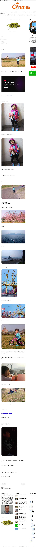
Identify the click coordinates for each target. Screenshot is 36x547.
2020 (31, 507)
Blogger (22, 533)
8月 (31, 516)
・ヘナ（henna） (10, 0)
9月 (31, 515)
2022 (31, 505)
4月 (31, 521)
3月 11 (33, 533)
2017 (31, 541)
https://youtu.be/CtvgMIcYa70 (6, 95)
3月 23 (33, 529)
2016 (31, 543)
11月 (31, 512)
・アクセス (5, 0)
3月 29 (33, 524)
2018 (31, 510)
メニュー (1, 0)
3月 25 (33, 528)
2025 (31, 501)
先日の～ (32, 526)
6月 (31, 519)
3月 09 (33, 534)
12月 (31, 511)
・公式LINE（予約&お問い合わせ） (18, 0)
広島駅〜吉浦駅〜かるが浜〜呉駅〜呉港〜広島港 (22, 513)
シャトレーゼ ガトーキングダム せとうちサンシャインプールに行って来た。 (23, 507)
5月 (31, 520)
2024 (31, 502)
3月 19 (33, 530)
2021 (31, 506)
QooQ (22, 546)
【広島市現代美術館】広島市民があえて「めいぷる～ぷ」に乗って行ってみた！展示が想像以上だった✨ (23, 518)
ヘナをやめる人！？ (22, 509)
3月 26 (33, 525)
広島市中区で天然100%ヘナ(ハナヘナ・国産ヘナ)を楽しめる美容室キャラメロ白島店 (7, 496)
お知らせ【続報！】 (22, 524)
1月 (31, 540)
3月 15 (33, 532)
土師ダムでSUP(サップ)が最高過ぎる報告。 (23, 528)
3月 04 (33, 537)
